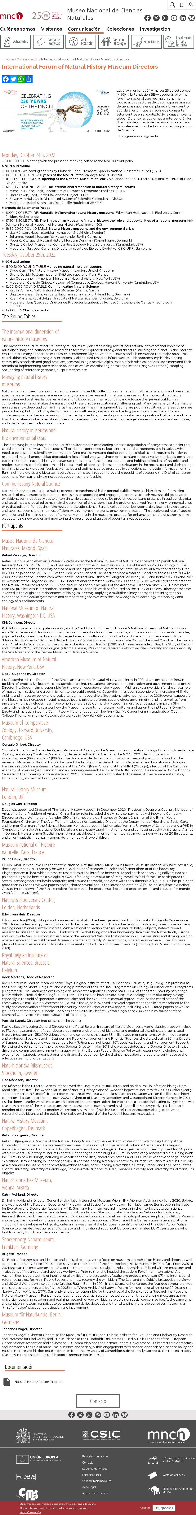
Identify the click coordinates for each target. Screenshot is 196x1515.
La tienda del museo (95, 1468)
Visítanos (51, 29)
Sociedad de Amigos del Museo (178, 1490)
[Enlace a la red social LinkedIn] (183, 18)
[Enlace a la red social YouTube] (174, 18)
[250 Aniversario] (45, 16)
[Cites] (27, 1499)
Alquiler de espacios (95, 1493)
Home (9, 59)
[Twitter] (13, 79)
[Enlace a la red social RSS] (98, 1415)
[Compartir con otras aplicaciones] (29, 79)
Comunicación (84, 29)
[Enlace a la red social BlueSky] (191, 18)
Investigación (155, 29)
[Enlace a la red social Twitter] (156, 18)
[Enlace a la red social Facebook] (147, 18)
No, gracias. (164, 1508)
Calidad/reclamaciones (96, 1481)
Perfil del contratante (95, 1456)
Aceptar (145, 1507)
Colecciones (120, 29)
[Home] (11, 16)
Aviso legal (89, 1487)
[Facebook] (6, 79)
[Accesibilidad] (26, 1479)
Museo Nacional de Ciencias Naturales (105, 13)
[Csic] (101, 1435)
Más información (30, 1512)
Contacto (98, 1401)
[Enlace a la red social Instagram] (165, 18)
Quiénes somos (17, 29)
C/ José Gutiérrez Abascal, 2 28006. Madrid (179, 1460)
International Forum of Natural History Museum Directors (85, 59)
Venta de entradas (174, 1475)
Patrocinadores (91, 1475)
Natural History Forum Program (39, 1382)
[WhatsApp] (21, 79)
